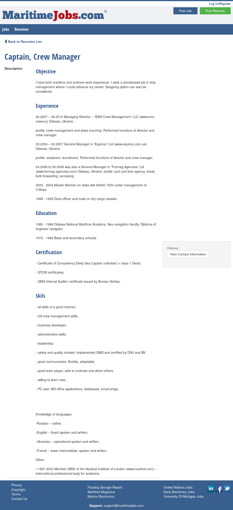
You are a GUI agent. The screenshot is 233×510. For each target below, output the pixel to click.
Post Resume (215, 10)
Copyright (18, 489)
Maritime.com (54, 16)
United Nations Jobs (178, 487)
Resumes (22, 29)
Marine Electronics (101, 496)
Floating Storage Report (105, 487)
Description (14, 68)
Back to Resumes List (25, 41)
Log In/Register (220, 3)
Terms (15, 494)
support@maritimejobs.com (124, 505)
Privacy (16, 485)
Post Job (185, 10)
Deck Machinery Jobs (179, 491)
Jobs (5, 29)
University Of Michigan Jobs (184, 496)
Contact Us (19, 498)
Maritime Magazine (101, 491)
